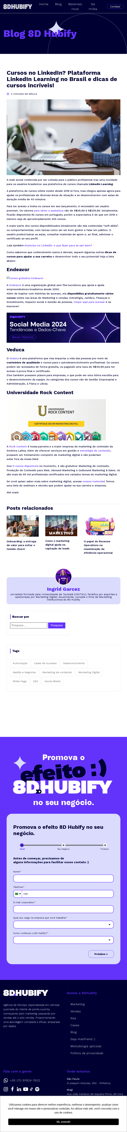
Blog (73, 1032)
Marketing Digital (89, 672)
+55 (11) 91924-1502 (25, 1080)
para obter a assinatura (49, 210)
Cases (74, 1025)
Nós (73, 1018)
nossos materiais (93, 481)
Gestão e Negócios (24, 672)
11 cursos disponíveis (25, 466)
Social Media (53, 681)
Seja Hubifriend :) (82, 1039)
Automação (20, 663)
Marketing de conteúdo (57, 672)
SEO (35, 681)
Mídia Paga (20, 681)
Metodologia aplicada (86, 1046)
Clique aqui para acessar (89, 302)
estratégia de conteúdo (95, 450)
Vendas (75, 1011)
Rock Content (18, 446)
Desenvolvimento (74, 663)
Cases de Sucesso (45, 663)
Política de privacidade (86, 1053)
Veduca (14, 358)
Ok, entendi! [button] (63, 1121)
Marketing (77, 1004)
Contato (115, 6)
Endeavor (15, 285)
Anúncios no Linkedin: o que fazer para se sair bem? (58, 245)
